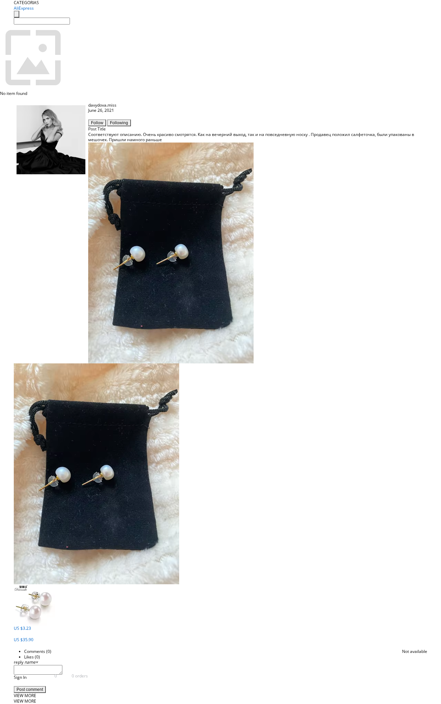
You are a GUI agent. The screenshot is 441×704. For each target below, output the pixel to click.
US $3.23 (22, 628)
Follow (97, 122)
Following (119, 122)
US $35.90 (23, 640)
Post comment (30, 689)
